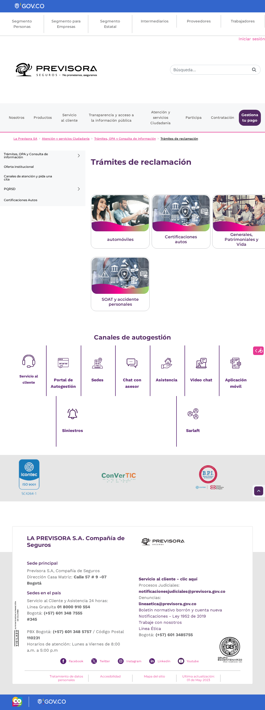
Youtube (193, 661)
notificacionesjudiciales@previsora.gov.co (182, 591)
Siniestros (72, 430)
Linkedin (164, 661)
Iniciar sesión (252, 38)
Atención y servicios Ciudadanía (160, 117)
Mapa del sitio (154, 676)
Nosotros (16, 117)
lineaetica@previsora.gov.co (167, 603)
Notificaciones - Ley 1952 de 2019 (172, 616)
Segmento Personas (22, 24)
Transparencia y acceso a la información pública (111, 117)
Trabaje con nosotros (160, 622)
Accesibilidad (110, 676)
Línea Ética (150, 628)
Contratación (222, 117)
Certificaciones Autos (20, 200)
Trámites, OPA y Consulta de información (26, 155)
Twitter (105, 661)
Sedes (97, 379)
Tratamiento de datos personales (66, 678)
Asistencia (166, 379)
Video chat (201, 379)
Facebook (76, 661)
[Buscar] (254, 69)
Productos (43, 117)
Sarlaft (193, 430)
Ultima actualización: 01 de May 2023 (198, 678)
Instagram (133, 661)
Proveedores (199, 21)
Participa (194, 117)
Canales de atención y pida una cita (28, 177)
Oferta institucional (19, 167)
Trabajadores (243, 21)
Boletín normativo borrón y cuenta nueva (180, 610)
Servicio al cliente (69, 117)
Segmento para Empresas (65, 24)
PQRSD (10, 189)
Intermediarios (154, 21)
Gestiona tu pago (249, 118)
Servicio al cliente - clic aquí (168, 579)
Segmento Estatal (110, 24)
